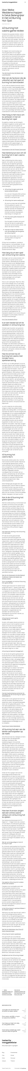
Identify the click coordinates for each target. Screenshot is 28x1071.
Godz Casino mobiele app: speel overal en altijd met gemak (11, 1030)
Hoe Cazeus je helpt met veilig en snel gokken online (10, 1023)
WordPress (23, 1068)
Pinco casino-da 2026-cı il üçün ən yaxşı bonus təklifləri (11, 1017)
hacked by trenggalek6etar (9, 2)
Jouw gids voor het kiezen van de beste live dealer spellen (10, 1010)
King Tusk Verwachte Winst (9, 319)
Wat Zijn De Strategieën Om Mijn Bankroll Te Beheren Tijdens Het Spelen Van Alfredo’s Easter (13, 576)
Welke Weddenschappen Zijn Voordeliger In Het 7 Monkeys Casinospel (7, 992)
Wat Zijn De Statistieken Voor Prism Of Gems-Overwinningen (12, 930)
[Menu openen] (25, 2)
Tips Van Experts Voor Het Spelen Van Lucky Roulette (12, 74)
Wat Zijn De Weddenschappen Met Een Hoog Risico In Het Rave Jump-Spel (19, 992)
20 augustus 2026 (24, 1010)
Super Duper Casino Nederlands (11, 726)
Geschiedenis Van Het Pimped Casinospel (14, 149)
